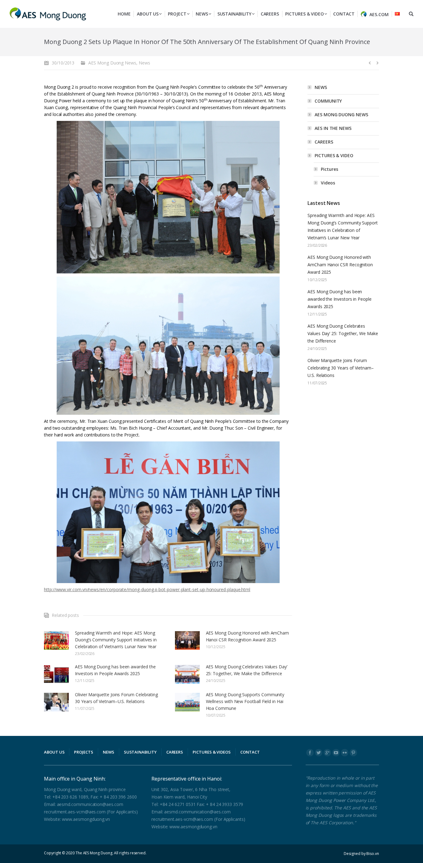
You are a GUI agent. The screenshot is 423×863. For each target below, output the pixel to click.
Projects (83, 752)
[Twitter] (318, 752)
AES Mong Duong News (112, 63)
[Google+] (327, 752)
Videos (328, 183)
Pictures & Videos (212, 752)
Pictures (329, 169)
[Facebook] (310, 752)
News (144, 63)
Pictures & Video (334, 155)
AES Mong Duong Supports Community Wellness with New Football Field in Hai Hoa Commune (245, 701)
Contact (250, 752)
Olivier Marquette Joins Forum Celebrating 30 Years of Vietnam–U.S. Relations (116, 698)
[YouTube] (336, 752)
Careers (324, 142)
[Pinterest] (353, 752)
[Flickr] (344, 752)
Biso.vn (372, 853)
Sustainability (140, 752)
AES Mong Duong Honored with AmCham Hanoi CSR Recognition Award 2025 (247, 636)
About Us (54, 752)
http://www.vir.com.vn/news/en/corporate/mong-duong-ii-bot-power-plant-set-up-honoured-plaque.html (147, 589)
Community (328, 101)
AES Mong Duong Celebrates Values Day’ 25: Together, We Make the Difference (246, 670)
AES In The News (333, 128)
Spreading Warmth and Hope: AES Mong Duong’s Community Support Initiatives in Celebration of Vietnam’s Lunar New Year (116, 639)
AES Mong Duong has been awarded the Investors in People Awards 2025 (115, 670)
